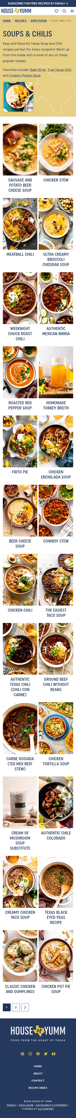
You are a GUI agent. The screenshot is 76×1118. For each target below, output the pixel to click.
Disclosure (26, 1105)
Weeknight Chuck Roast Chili (20, 333)
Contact (38, 1080)
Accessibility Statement (52, 1105)
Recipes (21, 20)
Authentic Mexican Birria (56, 331)
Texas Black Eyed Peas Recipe (56, 917)
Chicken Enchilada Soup (56, 474)
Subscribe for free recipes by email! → (38, 3)
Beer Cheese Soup (20, 543)
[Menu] (72, 11)
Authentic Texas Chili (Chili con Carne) (20, 687)
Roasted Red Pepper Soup (20, 405)
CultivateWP (46, 1109)
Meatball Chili (20, 254)
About (38, 1073)
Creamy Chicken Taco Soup (20, 915)
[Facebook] (38, 1054)
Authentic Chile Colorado (56, 835)
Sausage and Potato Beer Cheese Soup (20, 185)
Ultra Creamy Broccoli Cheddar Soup (56, 259)
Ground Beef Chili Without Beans (56, 684)
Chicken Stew (56, 180)
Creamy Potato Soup (24, 75)
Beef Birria (38, 70)
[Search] (64, 11)
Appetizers (39, 20)
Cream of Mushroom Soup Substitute (20, 840)
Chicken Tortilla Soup (56, 761)
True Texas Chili (59, 70)
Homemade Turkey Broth (56, 405)
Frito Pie (20, 471)
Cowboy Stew (56, 541)
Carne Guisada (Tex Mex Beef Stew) (20, 764)
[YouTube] (53, 1054)
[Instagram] (30, 1054)
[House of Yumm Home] (16, 11)
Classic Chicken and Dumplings (20, 989)
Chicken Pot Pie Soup (56, 989)
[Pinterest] (22, 1054)
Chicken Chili (20, 610)
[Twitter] (46, 1054)
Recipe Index (38, 1087)
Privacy (11, 1105)
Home (7, 20)
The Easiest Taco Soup (56, 613)
